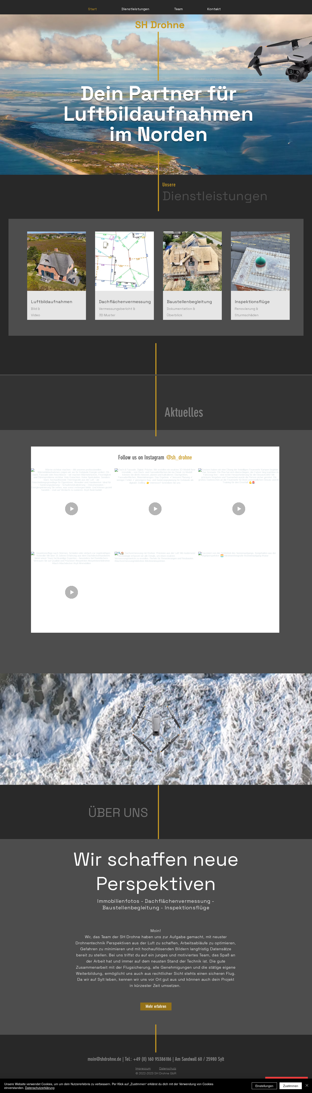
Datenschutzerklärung (40, 1088)
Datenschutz (167, 1068)
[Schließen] (306, 1086)
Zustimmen (290, 1086)
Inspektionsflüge (252, 301)
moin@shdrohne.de (104, 1059)
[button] (135, 9)
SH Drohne (160, 24)
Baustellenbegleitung (189, 301)
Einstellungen (264, 1086)
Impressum (143, 1068)
